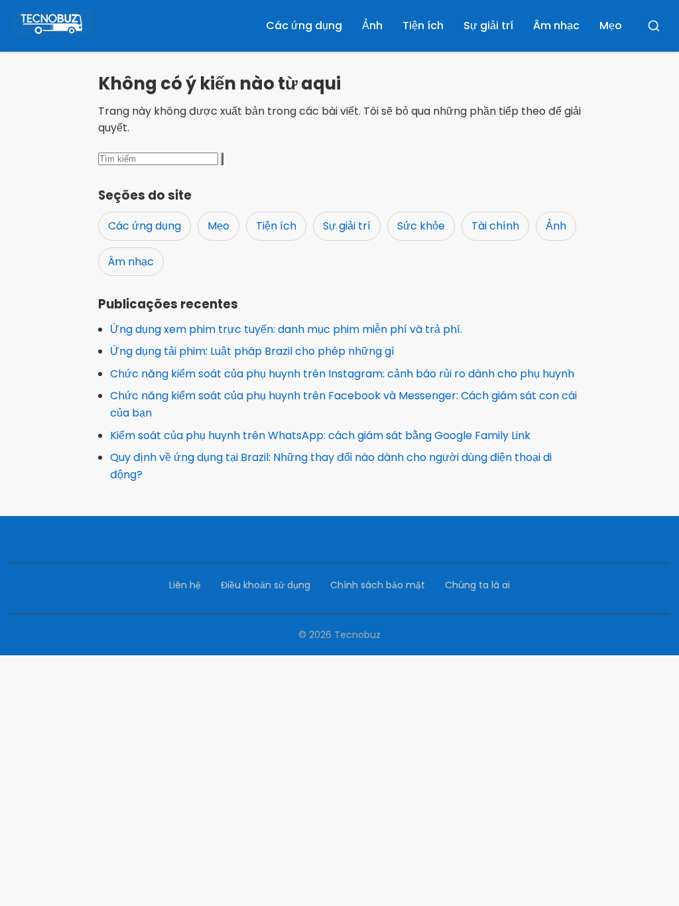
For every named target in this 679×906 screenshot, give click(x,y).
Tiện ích (423, 25)
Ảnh (372, 25)
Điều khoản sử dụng (265, 585)
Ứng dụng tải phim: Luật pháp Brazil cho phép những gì (252, 351)
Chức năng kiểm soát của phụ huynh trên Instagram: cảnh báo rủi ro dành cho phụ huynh (342, 373)
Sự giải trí (488, 25)
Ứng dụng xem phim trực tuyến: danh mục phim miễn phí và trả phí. (286, 329)
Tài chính (495, 225)
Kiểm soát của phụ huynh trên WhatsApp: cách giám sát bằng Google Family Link (320, 435)
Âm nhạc (556, 25)
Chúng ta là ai (477, 585)
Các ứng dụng (304, 25)
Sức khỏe (421, 225)
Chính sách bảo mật (377, 585)
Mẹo (610, 25)
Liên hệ (185, 585)
